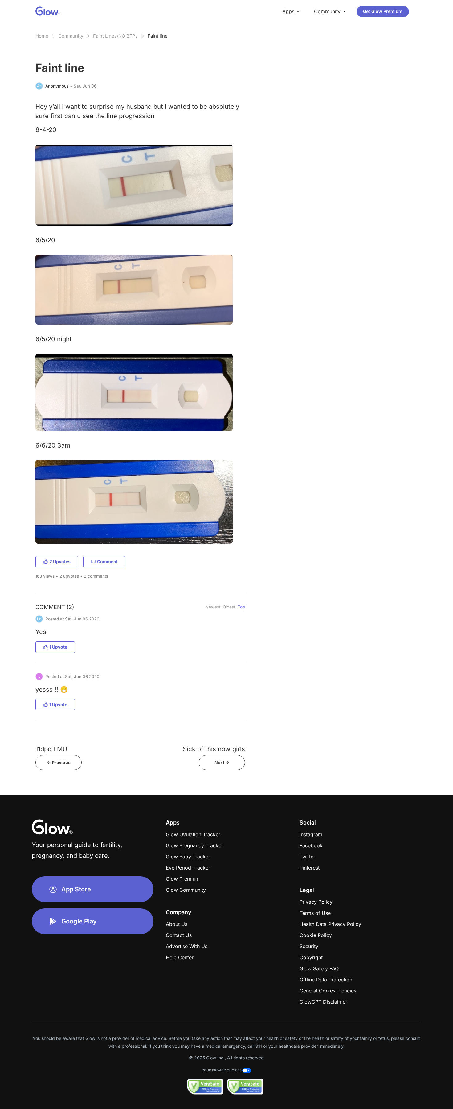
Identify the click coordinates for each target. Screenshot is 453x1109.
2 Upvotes (60, 561)
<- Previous (59, 762)
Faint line (158, 36)
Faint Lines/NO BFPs (115, 36)
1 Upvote (58, 646)
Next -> (221, 762)
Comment (107, 561)
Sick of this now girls (214, 749)
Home (41, 36)
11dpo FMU (51, 749)
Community (70, 36)
